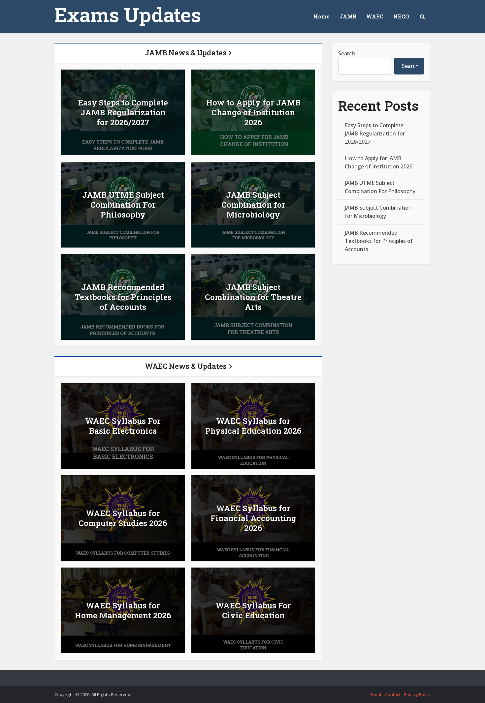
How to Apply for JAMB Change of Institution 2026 (253, 112)
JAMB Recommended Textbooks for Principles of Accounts (123, 297)
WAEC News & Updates (186, 366)
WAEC (374, 16)
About (376, 694)
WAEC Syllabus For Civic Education (253, 610)
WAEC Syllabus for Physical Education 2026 (253, 426)
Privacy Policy (417, 694)
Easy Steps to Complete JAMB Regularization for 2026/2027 (123, 112)
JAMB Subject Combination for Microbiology (253, 205)
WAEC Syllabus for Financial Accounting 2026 (253, 518)
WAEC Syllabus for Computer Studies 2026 (123, 518)
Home (321, 16)
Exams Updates (127, 14)
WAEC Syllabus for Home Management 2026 (123, 610)
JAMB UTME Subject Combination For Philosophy (123, 205)
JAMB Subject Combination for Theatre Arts (253, 297)
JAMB (348, 16)
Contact (393, 694)
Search (346, 53)
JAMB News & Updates (185, 52)
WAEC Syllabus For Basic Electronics (123, 426)
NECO (401, 16)
